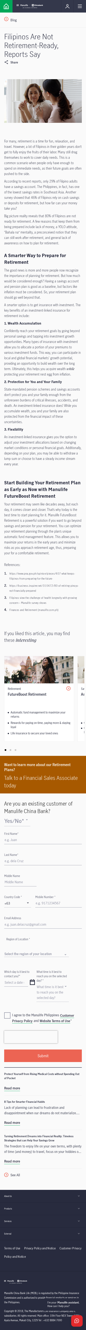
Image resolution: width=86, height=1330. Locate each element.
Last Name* (11, 855)
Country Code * (13, 897)
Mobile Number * (45, 897)
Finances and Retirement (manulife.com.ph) (33, 610)
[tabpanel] (39, 699)
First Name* (11, 834)
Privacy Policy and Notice (40, 1248)
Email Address (12, 918)
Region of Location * (18, 939)
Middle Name (12, 876)
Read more (12, 1088)
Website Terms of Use (55, 1021)
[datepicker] (32, 982)
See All (15, 1175)
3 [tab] (15, 750)
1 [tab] (5, 750)
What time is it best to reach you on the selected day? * (52, 976)
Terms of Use (12, 1248)
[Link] (6, 6)
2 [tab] (10, 750)
